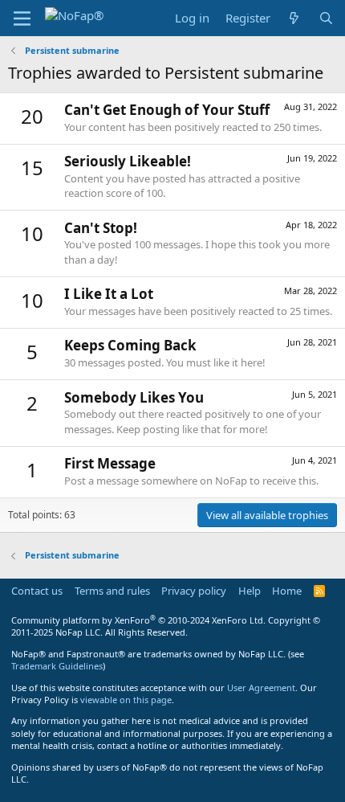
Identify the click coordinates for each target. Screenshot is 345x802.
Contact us (37, 590)
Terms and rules (112, 590)
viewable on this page (126, 700)
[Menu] (22, 18)
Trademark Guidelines (57, 666)
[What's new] (294, 18)
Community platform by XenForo (138, 620)
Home (287, 590)
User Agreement (261, 687)
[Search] (326, 18)
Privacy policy (193, 590)
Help (249, 590)
